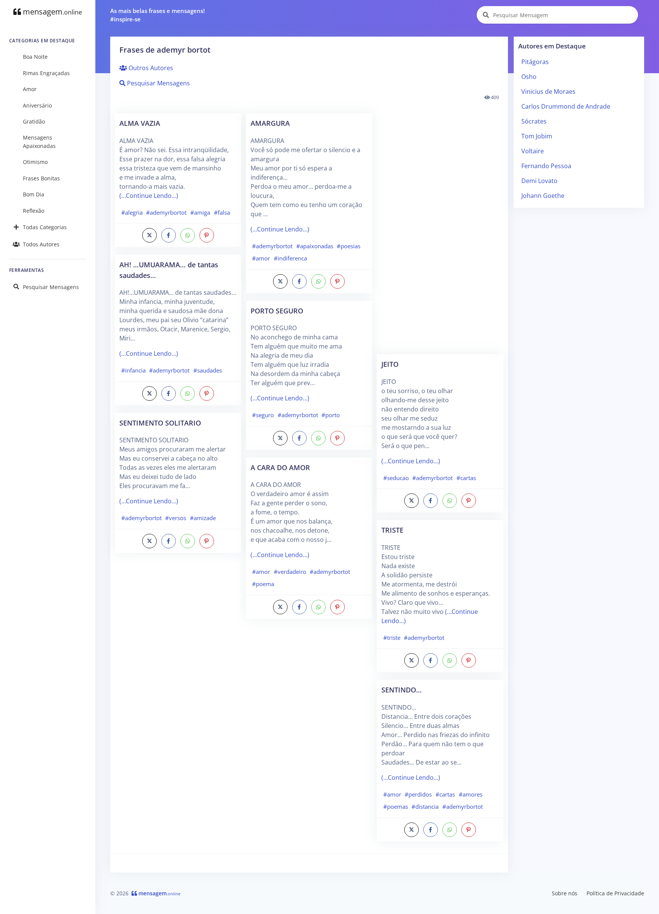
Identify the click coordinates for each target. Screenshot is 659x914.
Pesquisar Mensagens (51, 287)
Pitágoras (535, 62)
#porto (330, 415)
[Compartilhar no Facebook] (168, 235)
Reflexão (33, 210)
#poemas (395, 806)
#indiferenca (290, 258)
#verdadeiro (290, 571)
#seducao (396, 478)
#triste (391, 637)
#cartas (466, 478)
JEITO (390, 364)
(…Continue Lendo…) (148, 195)
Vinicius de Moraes (548, 91)
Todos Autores (41, 244)
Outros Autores (150, 68)
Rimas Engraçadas (46, 73)
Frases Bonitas (41, 178)
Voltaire (532, 151)
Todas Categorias (45, 227)
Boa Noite (35, 56)
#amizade (203, 518)
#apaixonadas (314, 246)
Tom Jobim (536, 136)
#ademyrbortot (166, 212)
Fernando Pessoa (546, 166)
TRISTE (392, 530)
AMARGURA (270, 123)
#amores (470, 794)
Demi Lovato (539, 181)
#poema (263, 584)
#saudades (207, 370)
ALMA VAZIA (139, 123)
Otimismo (35, 161)
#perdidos (418, 794)
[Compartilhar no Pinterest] (206, 235)
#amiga (200, 212)
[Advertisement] (178, 681)
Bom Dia (33, 194)
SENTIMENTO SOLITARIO (160, 422)
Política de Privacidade (615, 893)
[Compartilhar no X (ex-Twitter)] (149, 235)
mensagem (51, 11)
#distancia (425, 806)
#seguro (263, 415)
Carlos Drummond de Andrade (565, 106)
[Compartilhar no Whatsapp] (187, 235)
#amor (261, 258)
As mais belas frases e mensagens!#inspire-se (157, 15)
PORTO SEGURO (277, 310)
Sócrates (533, 121)
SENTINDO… (401, 689)
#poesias (348, 246)
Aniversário (37, 105)
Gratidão (34, 121)
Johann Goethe (542, 195)
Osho (529, 76)
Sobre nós (564, 893)
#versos (175, 518)
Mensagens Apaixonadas (39, 141)
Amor (30, 89)
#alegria (132, 212)
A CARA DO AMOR (280, 467)
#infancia (133, 370)
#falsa (222, 212)
